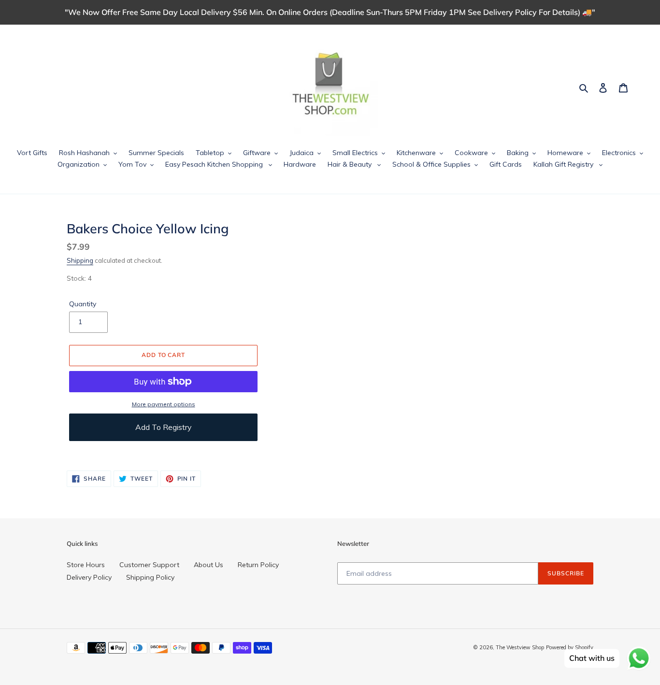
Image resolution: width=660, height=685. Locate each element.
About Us (208, 564)
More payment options (163, 404)
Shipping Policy (150, 577)
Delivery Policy (89, 577)
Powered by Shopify (569, 647)
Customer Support (149, 564)
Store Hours (86, 564)
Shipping (80, 260)
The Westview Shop (520, 647)
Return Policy (258, 564)
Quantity (82, 304)
